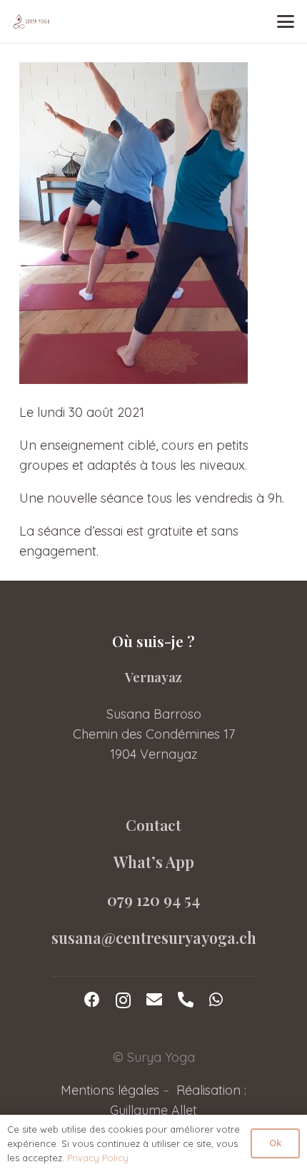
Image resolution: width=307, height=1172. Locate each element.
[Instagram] (123, 1000)
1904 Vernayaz (154, 754)
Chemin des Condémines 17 (154, 734)
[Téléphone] (185, 1000)
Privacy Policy (98, 1157)
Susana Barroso (153, 714)
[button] (286, 21)
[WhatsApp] (216, 1000)
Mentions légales (110, 1090)
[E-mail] (154, 1000)
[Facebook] (92, 1000)
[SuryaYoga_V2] (31, 21)
